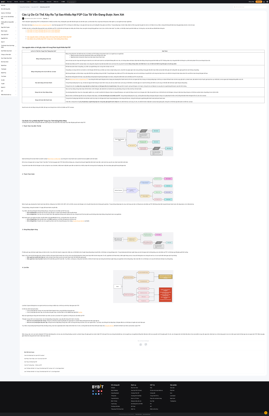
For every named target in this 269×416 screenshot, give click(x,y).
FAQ (151, 387)
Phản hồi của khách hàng (156, 398)
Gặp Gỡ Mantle (114, 390)
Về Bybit (113, 387)
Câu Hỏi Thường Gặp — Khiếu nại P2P (33, 365)
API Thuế (133, 406)
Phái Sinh (172, 390)
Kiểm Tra (133, 409)
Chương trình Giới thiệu (136, 395)
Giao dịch (172, 387)
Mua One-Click (134, 387)
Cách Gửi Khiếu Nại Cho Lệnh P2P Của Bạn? (34, 355)
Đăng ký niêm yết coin (136, 401)
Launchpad (172, 395)
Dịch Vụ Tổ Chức (135, 398)
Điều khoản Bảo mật (146, 414)
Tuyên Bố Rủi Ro (115, 398)
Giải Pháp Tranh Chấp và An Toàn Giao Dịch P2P (35, 358)
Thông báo (113, 395)
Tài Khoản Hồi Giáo (115, 406)
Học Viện (152, 401)
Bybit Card (172, 398)
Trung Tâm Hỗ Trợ (154, 395)
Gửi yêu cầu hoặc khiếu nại (156, 390)
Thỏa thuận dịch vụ (138, 414)
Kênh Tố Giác (114, 401)
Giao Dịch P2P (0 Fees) (136, 390)
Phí (151, 403)
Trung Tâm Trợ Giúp (24, 7)
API (151, 406)
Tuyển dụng (114, 403)
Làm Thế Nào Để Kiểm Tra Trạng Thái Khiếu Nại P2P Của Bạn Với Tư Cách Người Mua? (44, 368)
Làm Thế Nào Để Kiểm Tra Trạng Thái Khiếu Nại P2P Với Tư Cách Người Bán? (42, 371)
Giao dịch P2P (34, 7)
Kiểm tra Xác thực (154, 409)
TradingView (173, 401)
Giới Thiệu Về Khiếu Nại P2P (30, 361)
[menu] (8, 50)
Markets (16, 1)
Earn (171, 393)
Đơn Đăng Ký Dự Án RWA (137, 403)
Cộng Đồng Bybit (115, 393)
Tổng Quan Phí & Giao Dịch (117, 409)
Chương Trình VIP (135, 393)
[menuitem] (8, 5)
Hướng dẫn (152, 393)
